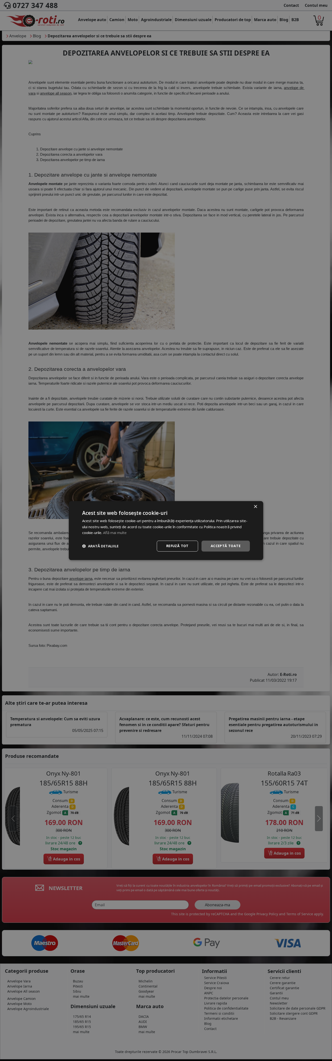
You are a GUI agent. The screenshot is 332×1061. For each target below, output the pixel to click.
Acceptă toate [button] (226, 545)
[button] (100, 546)
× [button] (255, 507)
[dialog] (166, 530)
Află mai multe (115, 532)
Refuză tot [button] (177, 545)
